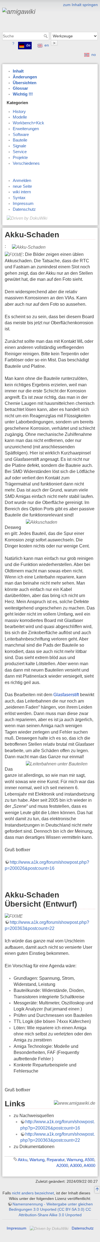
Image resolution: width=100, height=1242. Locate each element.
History (19, 111)
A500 (89, 1159)
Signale (19, 146)
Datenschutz (24, 209)
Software (21, 134)
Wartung (36, 1159)
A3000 (76, 1165)
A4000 (89, 1165)
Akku (22, 1159)
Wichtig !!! (23, 94)
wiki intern (22, 192)
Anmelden (22, 180)
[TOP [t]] (97, 1190)
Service (20, 152)
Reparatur (55, 1159)
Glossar (20, 88)
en (46, 45)
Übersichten (24, 83)
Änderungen (25, 77)
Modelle (20, 117)
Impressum (23, 203)
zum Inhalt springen (80, 4)
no (93, 54)
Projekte (20, 157)
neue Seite (22, 186)
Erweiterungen (26, 129)
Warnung (75, 1159)
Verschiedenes (26, 163)
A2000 (62, 1165)
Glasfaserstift (66, 694)
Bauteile (20, 140)
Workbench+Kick (28, 123)
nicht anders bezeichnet (33, 1193)
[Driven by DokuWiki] (27, 218)
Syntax (19, 198)
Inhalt (18, 71)
